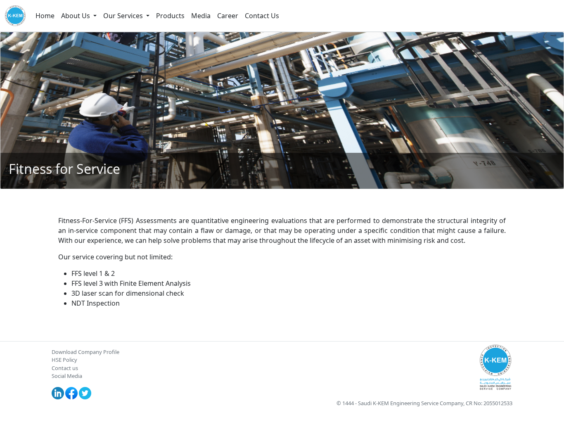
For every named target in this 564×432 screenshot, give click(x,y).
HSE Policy (64, 359)
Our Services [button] (124, 15)
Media (201, 15)
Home (45, 15)
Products (170, 15)
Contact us (65, 368)
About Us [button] (76, 15)
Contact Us (262, 15)
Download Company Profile (85, 352)
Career (227, 15)
